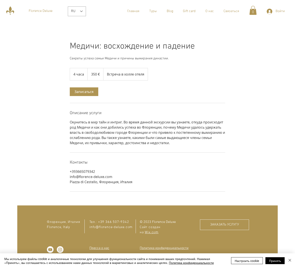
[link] (84, 91)
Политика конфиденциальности (191, 262)
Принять (275, 261)
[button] (153, 11)
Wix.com (152, 232)
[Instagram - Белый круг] (60, 249)
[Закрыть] (289, 261)
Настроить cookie (247, 261)
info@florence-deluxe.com (111, 227)
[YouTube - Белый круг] (50, 249)
